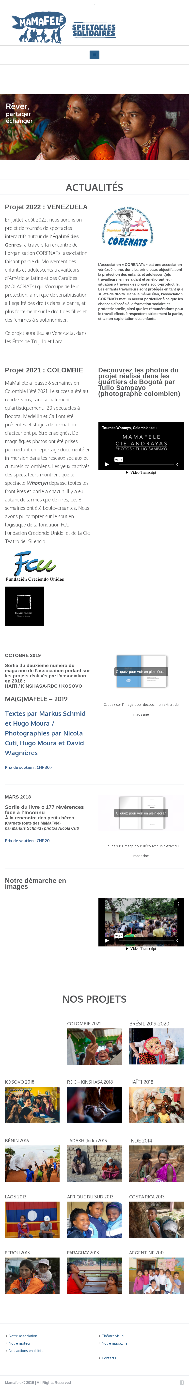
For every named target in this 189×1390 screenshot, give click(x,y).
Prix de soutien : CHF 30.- (28, 767)
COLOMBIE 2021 (84, 1023)
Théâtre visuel (113, 1336)
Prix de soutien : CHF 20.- (28, 840)
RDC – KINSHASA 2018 (90, 1082)
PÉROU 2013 (17, 1252)
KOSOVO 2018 (19, 1082)
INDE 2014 (140, 1140)
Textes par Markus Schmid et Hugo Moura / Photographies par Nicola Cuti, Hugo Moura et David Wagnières (45, 733)
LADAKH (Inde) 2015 (87, 1140)
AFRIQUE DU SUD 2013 (90, 1196)
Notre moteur (20, 1343)
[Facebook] (181, 1382)
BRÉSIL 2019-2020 (149, 1023)
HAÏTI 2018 (141, 1082)
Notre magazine (114, 1343)
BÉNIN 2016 (17, 1140)
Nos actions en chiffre (26, 1351)
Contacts (109, 1358)
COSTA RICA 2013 (147, 1196)
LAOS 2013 (15, 1196)
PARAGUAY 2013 (83, 1252)
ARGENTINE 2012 (147, 1252)
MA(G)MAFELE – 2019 (36, 699)
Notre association (23, 1336)
